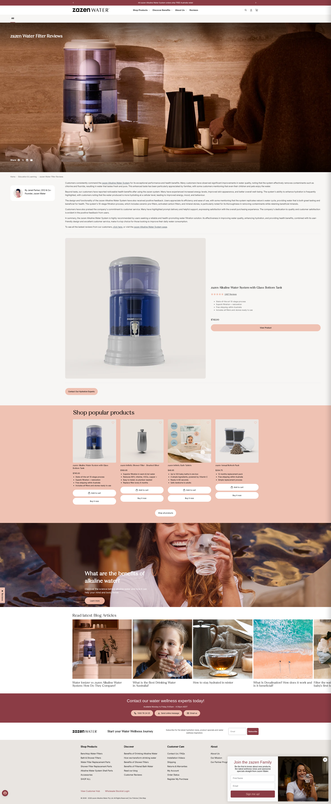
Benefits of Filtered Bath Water (138, 766)
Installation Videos (176, 758)
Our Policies (133, 798)
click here (117, 227)
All (12, 18)
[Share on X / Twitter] (23, 160)
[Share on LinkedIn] (27, 160)
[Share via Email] (31, 160)
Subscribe (252, 731)
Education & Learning (27, 177)
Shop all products (165, 513)
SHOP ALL (86, 779)
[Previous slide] (77, 441)
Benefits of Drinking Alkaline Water (140, 753)
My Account (173, 770)
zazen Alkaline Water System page (150, 227)
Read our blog (131, 770)
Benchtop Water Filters (91, 753)
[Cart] (257, 10)
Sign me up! (253, 794)
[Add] (112, 458)
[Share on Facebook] (19, 160)
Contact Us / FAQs (176, 753)
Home (12, 177)
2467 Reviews (231, 294)
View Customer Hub (90, 791)
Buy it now (94, 501)
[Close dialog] (325, 759)
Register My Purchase (177, 779)
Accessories (86, 774)
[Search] (246, 10)
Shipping (171, 762)
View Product (266, 328)
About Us (215, 753)
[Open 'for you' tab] (5, 793)
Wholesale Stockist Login (117, 791)
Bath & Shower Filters (91, 758)
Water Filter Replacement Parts (95, 762)
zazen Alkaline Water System (116, 183)
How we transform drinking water (140, 758)
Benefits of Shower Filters (136, 762)
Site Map (142, 798)
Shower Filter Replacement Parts (96, 766)
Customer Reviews (133, 774)
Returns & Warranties (177, 766)
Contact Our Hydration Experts (81, 391)
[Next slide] (112, 441)
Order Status (173, 774)
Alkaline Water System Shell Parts (97, 770)
